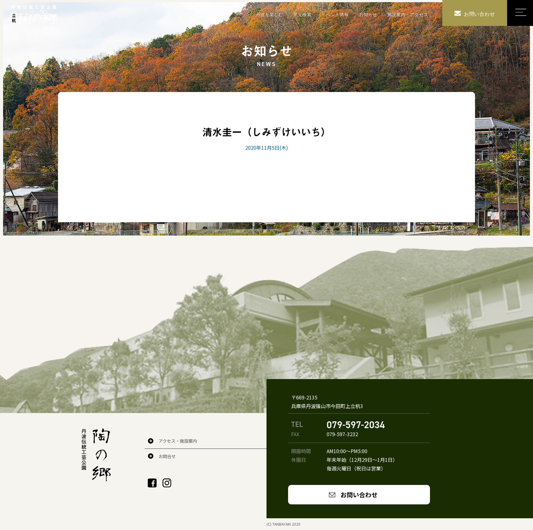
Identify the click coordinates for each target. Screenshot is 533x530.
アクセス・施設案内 (178, 441)
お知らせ (368, 14)
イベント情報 (335, 14)
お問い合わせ (359, 494)
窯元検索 (302, 14)
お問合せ (167, 456)
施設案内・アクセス (407, 14)
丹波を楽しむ (269, 14)
